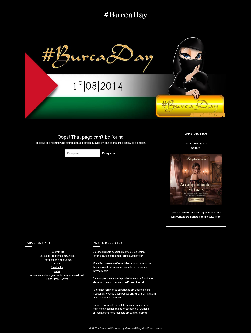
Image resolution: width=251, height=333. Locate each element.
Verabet (57, 263)
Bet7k (57, 271)
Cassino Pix (57, 267)
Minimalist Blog (133, 328)
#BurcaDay (125, 14)
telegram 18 (57, 252)
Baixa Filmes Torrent (57, 279)
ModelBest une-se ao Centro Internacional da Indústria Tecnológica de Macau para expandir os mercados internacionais (122, 267)
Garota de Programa (196, 143)
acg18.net (196, 147)
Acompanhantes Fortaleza (57, 259)
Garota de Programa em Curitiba (57, 255)
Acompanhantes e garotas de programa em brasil (57, 275)
